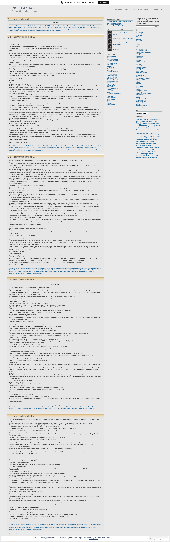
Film (137, 128)
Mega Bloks (145, 139)
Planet (143, 145)
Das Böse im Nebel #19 (126, 38)
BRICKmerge (139, 63)
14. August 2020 (13, 25)
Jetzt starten (103, 2)
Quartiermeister (83, 29)
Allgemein (110, 58)
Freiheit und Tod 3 (112, 77)
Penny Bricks (139, 96)
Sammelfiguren (111, 99)
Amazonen (142, 119)
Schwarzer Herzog (13, 30)
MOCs (108, 92)
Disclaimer (138, 9)
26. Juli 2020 (12, 145)
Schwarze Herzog (92, 29)
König (157, 134)
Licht (151, 136)
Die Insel (30, 25)
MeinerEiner (158, 9)
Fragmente (35, 27)
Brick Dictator (139, 56)
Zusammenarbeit (40, 30)
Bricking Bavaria (140, 61)
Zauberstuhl (144, 157)
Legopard (138, 82)
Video (137, 155)
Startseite (118, 9)
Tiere (159, 154)
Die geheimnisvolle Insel (18, 19)
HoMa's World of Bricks (142, 74)
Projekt (68, 29)
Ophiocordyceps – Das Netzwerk (116, 95)
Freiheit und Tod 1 (112, 74)
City (156, 121)
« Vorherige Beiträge (13, 534)
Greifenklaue (139, 35)
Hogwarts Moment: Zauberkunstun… (122, 43)
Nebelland (149, 143)
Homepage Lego (140, 75)
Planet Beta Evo (111, 96)
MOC (144, 144)
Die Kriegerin (110, 67)
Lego (34, 29)
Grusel (154, 130)
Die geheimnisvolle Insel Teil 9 (21, 279)
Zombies (150, 157)
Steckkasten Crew (141, 101)
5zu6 (137, 46)
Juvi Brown (110, 86)
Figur (151, 125)
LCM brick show (140, 79)
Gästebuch (148, 9)
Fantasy (19, 27)
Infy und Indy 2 (111, 85)
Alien (137, 119)
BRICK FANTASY (23, 8)
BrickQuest (139, 64)
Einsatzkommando (148, 123)
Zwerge (155, 157)
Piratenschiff (56, 29)
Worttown (109, 103)
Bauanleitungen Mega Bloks (143, 52)
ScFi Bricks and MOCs (142, 100)
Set (148, 152)
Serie (144, 151)
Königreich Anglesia (112, 88)
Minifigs (138, 141)
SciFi (153, 150)
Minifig (153, 139)
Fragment (149, 128)
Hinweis (57, 27)
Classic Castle (140, 70)
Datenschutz (128, 9)
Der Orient (110, 62)
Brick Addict (139, 55)
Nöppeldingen (139, 92)
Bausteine (157, 119)
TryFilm (138, 38)
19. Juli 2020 (12, 405)
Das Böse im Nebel (112, 60)
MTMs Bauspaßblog (141, 90)
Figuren (156, 125)
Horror (142, 132)
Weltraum (153, 155)
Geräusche (155, 128)
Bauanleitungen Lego (141, 50)
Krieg (149, 134)
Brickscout (139, 66)
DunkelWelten (139, 32)
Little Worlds (139, 85)
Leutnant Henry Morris (42, 29)
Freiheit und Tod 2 (112, 75)
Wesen (158, 156)
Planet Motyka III (111, 97)
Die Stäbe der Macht (112, 71)
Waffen (148, 156)
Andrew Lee (139, 48)
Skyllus (154, 151)
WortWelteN (139, 41)
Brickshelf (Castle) (141, 67)
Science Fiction (145, 150)
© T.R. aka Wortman (52, 25)
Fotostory (29, 27)
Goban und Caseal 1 (112, 78)
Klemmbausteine (141, 134)
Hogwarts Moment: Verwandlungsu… (122, 48)
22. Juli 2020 (12, 268)
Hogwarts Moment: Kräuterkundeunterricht (119, 21)
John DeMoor (69, 27)
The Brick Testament (141, 105)
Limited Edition (157, 136)
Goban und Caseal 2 (112, 80)
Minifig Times (139, 88)
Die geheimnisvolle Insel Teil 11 (21, 37)
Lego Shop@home (141, 81)
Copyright (87, 25)
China (152, 121)
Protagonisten (74, 29)
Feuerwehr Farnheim (141, 72)
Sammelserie (154, 148)
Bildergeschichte (62, 25)
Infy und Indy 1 (111, 84)
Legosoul (138, 83)
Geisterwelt (139, 34)
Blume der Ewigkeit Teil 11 (114, 23)
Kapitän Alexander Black (79, 27)
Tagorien (109, 102)
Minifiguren (151, 141)
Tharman (154, 153)
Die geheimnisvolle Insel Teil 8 (21, 416)
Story (33, 30)
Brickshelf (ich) (140, 68)
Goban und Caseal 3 (112, 81)
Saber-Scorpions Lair (141, 99)
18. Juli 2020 (12, 524)
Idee (61, 27)
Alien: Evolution (111, 56)
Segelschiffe (28, 30)
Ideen (149, 132)
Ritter (152, 146)
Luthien (109, 89)
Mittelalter (139, 143)
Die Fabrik (110, 64)
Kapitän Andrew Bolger (93, 27)
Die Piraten (110, 70)
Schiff (137, 150)
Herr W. (109, 82)
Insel (64, 27)
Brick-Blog (139, 57)
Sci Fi (157, 150)
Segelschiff (22, 30)
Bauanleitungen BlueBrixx (143, 49)
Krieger (153, 133)
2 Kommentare (39, 273)
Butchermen (70, 25)
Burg (150, 121)
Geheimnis (41, 27)
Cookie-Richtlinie (93, 539)
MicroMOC (110, 91)
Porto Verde (63, 29)
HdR (158, 130)
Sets (150, 152)
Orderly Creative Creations (143, 93)
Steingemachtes (140, 103)
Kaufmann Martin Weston (26, 29)
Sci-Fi (108, 100)
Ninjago (155, 143)
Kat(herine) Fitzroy (14, 29)
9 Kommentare (39, 150)
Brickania (138, 59)
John (137, 36)
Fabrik (137, 125)
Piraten (50, 29)
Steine (137, 154)
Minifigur (143, 141)
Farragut (24, 27)
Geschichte (48, 27)
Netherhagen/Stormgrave (114, 93)
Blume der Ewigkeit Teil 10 (114, 24)
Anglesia (150, 119)
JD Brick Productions (142, 77)
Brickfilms (138, 60)
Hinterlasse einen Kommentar (53, 30)
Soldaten (159, 152)
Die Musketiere (111, 69)
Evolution (156, 123)
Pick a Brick (139, 97)
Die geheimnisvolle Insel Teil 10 (21, 157)
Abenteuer (36, 25)
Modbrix (138, 89)
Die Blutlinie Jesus (112, 63)
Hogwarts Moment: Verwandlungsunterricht (119, 26)
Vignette (142, 156)
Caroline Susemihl (79, 25)
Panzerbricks (139, 94)
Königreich (139, 136)
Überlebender (43, 25)
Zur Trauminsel (111, 104)
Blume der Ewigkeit (112, 59)
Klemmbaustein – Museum (143, 78)
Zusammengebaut (141, 107)
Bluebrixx (138, 53)
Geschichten (148, 130)
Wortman (25, 25)
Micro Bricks (139, 86)
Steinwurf (138, 104)
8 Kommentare (39, 409)
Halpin (53, 27)
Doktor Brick (139, 71)
